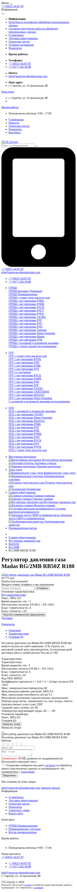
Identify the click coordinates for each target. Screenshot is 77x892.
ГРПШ (13, 287)
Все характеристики (13, 594)
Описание (15, 630)
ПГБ (11, 407)
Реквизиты (15, 48)
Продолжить (9, 775)
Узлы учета (15, 469)
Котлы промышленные (23, 832)
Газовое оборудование (22, 492)
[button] (7, 91)
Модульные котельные (22, 456)
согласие (50, 765)
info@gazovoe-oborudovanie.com (28, 76)
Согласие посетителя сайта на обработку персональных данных (33, 30)
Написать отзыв (11, 724)
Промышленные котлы (23, 528)
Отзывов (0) (16, 636)
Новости (14, 122)
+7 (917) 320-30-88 (20, 66)
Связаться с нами (19, 810)
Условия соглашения (21, 44)
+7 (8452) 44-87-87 (12, 6)
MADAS (14, 543)
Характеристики (19, 633)
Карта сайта (16, 813)
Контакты (15, 132)
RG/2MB (14, 547)
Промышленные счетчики (25, 828)
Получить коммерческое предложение (24, 614)
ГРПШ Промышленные (23, 825)
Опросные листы (19, 41)
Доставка (7, 618)
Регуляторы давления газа (24, 540)
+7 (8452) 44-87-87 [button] (12, 857)
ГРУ (11, 352)
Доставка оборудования (23, 38)
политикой (27, 771)
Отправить (42, 588)
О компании (16, 35)
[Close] (2, 731)
